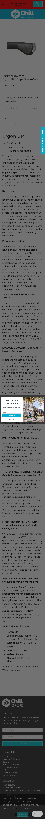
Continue (11, 415)
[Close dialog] (42, 398)
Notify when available (43, 141)
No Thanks (11, 419)
